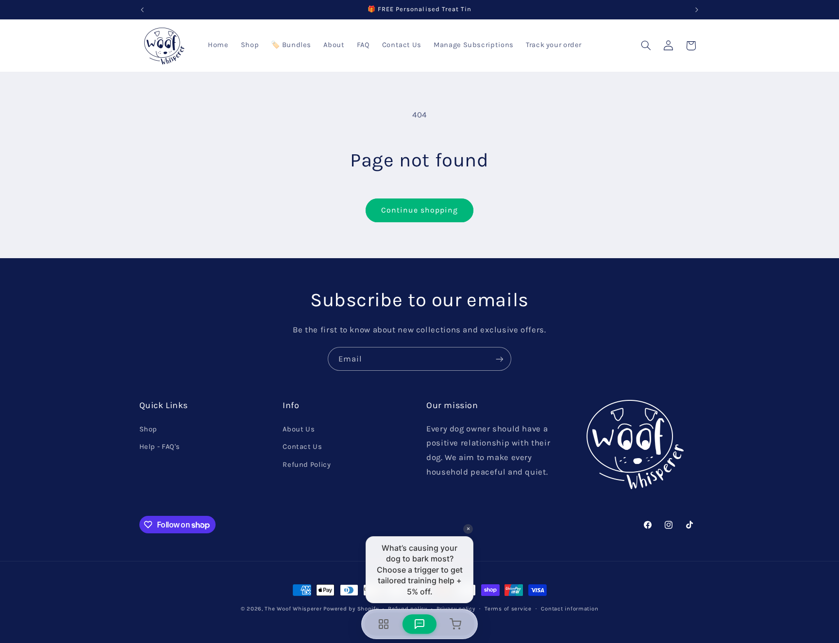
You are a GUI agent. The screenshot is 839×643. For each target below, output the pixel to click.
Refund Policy (307, 465)
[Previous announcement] (142, 9)
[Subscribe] (499, 359)
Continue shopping (419, 210)
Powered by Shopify (350, 608)
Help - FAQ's (160, 447)
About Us (299, 429)
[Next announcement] (696, 9)
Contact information (569, 608)
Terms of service (508, 608)
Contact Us (302, 447)
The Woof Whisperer (293, 608)
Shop (148, 429)
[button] (646, 45)
